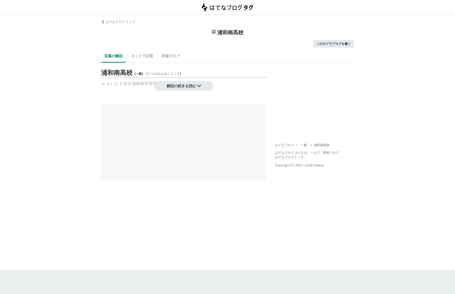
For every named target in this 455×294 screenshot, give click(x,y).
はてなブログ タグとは (291, 153)
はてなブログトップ (289, 157)
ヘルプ (315, 153)
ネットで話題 (142, 55)
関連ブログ (171, 55)
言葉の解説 (113, 55)
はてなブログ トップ (120, 22)
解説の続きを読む (181, 85)
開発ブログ (331, 153)
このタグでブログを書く (333, 44)
